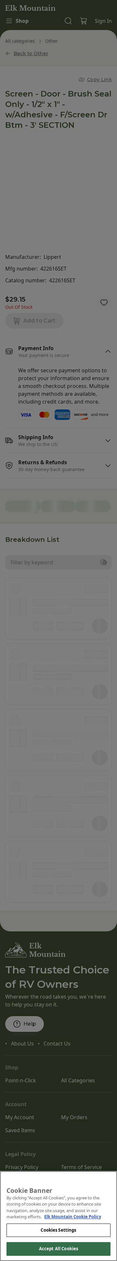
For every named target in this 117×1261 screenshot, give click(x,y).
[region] (58, 1216)
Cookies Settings (58, 1230)
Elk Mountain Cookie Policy (72, 1217)
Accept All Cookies (58, 1249)
